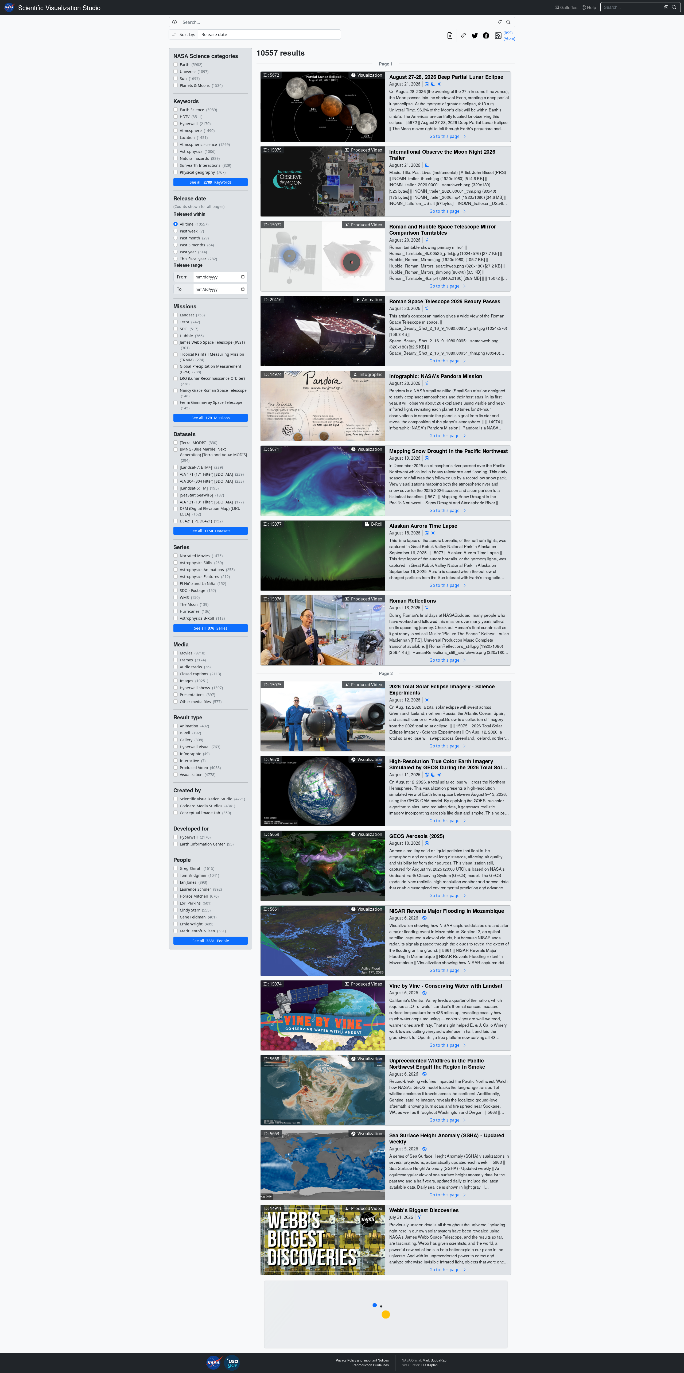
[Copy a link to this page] (463, 35)
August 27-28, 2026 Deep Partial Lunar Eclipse (446, 76)
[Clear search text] (664, 7)
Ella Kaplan (429, 1365)
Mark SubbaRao (434, 1360)
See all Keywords (211, 182)
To (179, 289)
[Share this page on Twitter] (474, 35)
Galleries (568, 7)
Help (591, 7)
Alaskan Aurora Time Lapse (423, 525)
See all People (210, 940)
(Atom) (509, 38)
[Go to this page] (323, 106)
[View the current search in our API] (449, 35)
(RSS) (508, 32)
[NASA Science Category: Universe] (427, 240)
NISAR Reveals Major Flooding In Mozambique (446, 910)
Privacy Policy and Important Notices (362, 1360)
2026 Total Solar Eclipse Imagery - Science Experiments (442, 689)
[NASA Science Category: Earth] (427, 84)
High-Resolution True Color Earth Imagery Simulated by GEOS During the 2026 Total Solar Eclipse (448, 764)
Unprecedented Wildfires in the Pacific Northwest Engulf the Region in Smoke (437, 1063)
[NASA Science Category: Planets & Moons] (433, 84)
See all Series (210, 628)
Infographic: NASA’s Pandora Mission (435, 376)
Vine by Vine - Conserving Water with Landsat (446, 985)
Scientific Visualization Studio (59, 7)
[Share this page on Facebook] (486, 35)
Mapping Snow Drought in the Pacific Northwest (448, 451)
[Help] (174, 22)
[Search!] (675, 7)
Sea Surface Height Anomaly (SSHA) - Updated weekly (446, 1138)
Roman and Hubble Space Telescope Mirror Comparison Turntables (442, 229)
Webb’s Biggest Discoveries (424, 1210)
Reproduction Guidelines (370, 1365)
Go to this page (444, 136)
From (182, 277)
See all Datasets (211, 530)
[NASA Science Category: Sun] (439, 84)
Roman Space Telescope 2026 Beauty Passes (444, 301)
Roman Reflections (412, 600)
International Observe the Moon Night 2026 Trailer (442, 154)
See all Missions (211, 417)
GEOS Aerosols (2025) (417, 836)
